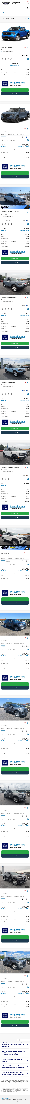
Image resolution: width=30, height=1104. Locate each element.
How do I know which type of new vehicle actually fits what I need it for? (13, 1073)
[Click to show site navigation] (28, 8)
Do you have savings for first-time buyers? (12, 1060)
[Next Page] (20, 1040)
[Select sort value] (28, 18)
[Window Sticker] (28, 59)
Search (24, 13)
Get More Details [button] (15, 90)
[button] (4, 8)
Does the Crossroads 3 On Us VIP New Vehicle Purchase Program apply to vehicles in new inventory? (13, 1052)
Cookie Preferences (12, 1100)
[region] (15, 74)
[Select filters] (25, 19)
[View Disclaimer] (14, 59)
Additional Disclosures (5, 1098)
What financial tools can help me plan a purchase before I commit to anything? (14, 1066)
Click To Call (15, 94)
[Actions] (27, 47)
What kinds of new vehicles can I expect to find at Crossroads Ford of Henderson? (13, 1044)
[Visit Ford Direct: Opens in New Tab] (19, 1100)
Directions (12, 7)
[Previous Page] (18, 1040)
